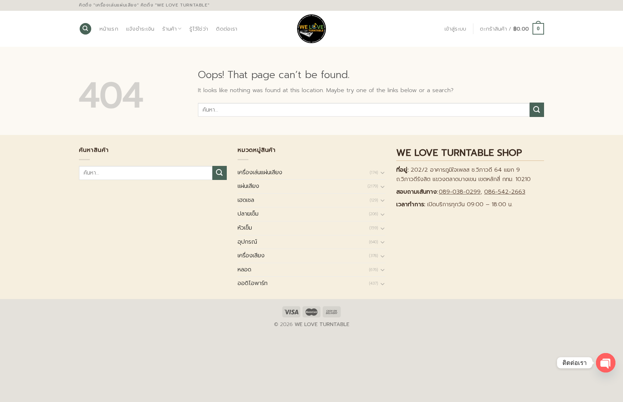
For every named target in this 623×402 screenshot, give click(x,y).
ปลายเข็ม (248, 213)
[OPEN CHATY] (605, 362)
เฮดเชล (246, 200)
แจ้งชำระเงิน (140, 29)
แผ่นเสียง (248, 186)
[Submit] (537, 110)
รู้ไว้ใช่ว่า (198, 29)
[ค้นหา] (85, 29)
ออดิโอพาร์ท (253, 283)
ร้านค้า (169, 29)
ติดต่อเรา (226, 29)
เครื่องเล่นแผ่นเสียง (260, 172)
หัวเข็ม (245, 227)
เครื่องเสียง (251, 255)
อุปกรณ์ (247, 242)
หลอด (244, 269)
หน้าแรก (109, 29)
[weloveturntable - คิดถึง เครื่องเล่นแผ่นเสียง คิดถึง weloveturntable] (311, 29)
